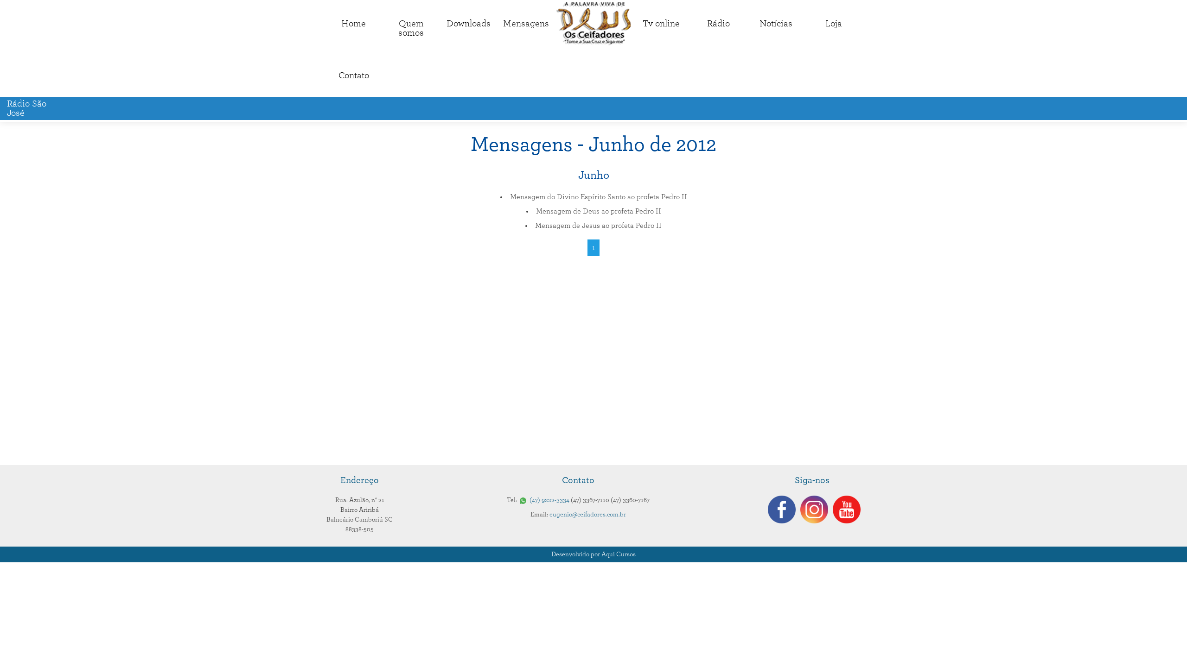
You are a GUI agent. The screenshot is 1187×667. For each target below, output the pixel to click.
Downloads (469, 23)
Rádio (718, 23)
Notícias (775, 23)
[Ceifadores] (593, 23)
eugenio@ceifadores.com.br (587, 514)
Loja (833, 23)
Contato (353, 75)
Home (353, 23)
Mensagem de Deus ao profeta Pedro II (598, 211)
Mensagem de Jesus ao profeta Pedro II (598, 225)
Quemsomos (411, 28)
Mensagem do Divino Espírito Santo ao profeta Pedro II (598, 197)
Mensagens (526, 23)
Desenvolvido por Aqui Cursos (593, 554)
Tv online (661, 23)
